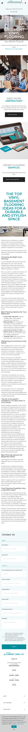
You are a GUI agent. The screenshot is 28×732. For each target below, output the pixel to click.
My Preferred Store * (7, 609)
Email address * (6, 589)
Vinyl (17, 17)
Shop (5, 696)
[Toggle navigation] (2, 3)
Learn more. (20, 724)
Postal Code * (5, 599)
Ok (14, 726)
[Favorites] (22, 3)
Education (6, 709)
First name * (5, 544)
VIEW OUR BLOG (12, 114)
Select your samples (12, 179)
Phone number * (6, 579)
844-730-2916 (14, 11)
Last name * (5, 554)
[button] (19, 3)
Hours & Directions (14, 665)
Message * (4, 618)
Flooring (12, 17)
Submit (14, 646)
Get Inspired (7, 702)
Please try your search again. (14, 49)
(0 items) (25, 2)
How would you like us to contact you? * (12, 570)
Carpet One (4, 17)
